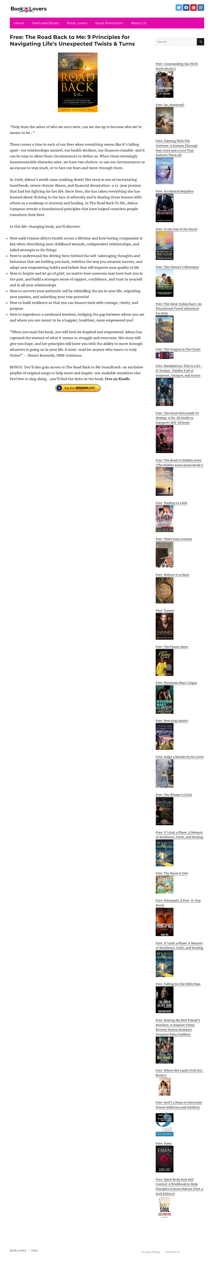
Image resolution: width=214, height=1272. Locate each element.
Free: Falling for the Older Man (178, 984)
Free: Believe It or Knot (172, 575)
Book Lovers (77, 23)
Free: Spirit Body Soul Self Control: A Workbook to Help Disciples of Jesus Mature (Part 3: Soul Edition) (180, 1187)
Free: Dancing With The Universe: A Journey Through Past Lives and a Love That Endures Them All (176, 148)
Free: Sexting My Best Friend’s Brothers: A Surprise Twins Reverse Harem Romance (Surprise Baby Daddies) (178, 1027)
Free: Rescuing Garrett (172, 721)
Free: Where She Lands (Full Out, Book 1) (179, 1073)
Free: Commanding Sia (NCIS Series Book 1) (177, 66)
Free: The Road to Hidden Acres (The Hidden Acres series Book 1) (179, 462)
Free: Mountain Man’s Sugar (176, 683)
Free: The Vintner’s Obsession (177, 267)
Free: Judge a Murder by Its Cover (180, 757)
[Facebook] (186, 7)
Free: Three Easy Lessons (174, 539)
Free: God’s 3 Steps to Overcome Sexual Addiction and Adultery (179, 1105)
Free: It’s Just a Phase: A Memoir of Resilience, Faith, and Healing (179, 835)
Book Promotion (109, 23)
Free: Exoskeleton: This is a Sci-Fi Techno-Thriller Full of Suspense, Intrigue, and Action (179, 370)
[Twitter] (179, 7)
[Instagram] (200, 7)
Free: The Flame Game (172, 647)
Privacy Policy (151, 1252)
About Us (138, 23)
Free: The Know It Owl (172, 873)
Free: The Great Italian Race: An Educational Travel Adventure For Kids (179, 308)
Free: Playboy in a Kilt (171, 503)
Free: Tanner (165, 610)
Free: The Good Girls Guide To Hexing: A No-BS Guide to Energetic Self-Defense (177, 417)
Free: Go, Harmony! (170, 105)
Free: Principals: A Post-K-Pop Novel (178, 903)
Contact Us (172, 1252)
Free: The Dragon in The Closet (178, 349)
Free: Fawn (164, 1143)
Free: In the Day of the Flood (176, 229)
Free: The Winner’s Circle (174, 795)
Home (19, 23)
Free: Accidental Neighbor (175, 191)
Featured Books (45, 23)
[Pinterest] (193, 7)
